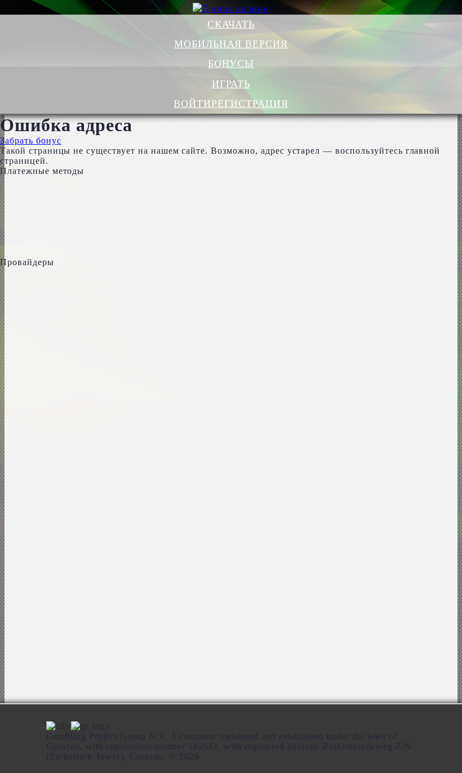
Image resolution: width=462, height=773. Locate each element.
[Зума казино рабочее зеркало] (231, 8)
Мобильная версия (231, 44)
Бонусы (231, 63)
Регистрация (249, 103)
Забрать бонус (30, 140)
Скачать (231, 24)
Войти (192, 103)
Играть (231, 84)
